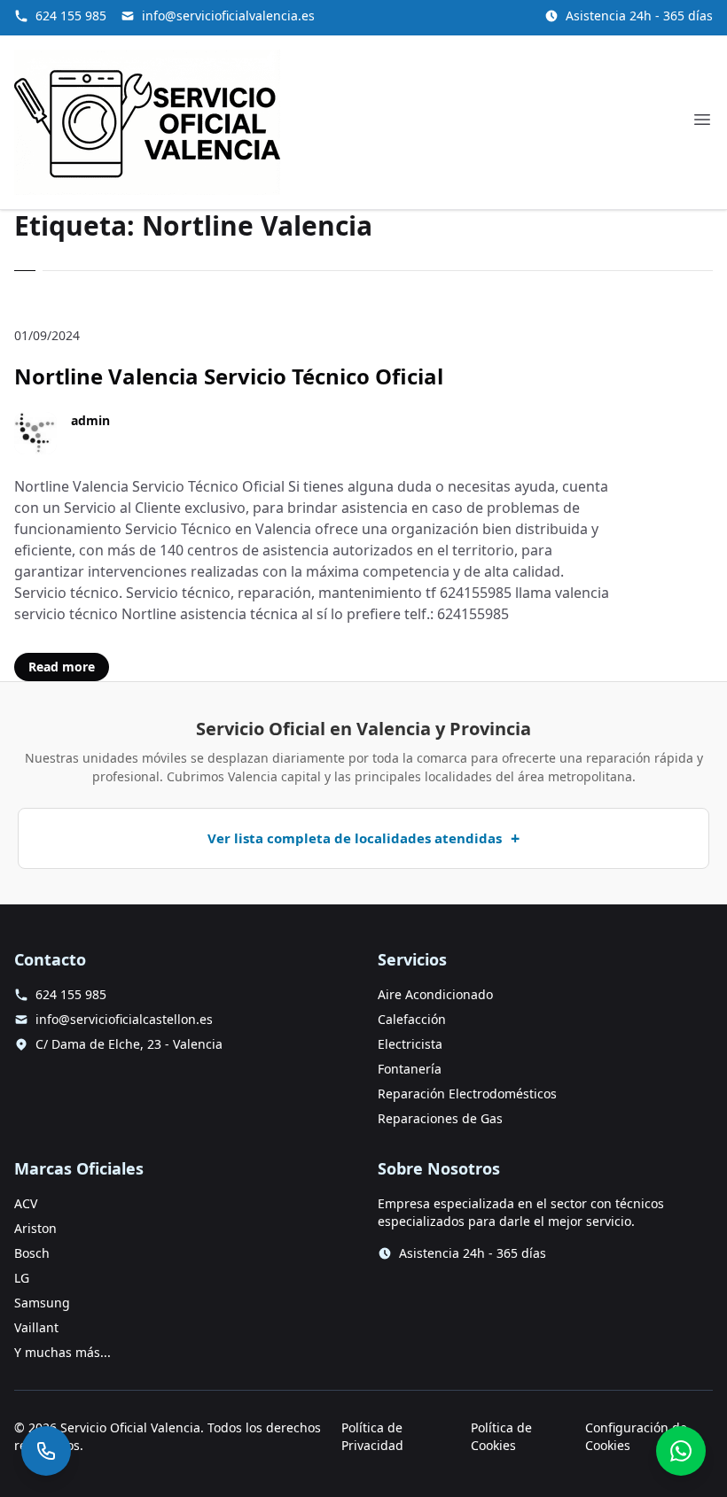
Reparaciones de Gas (440, 1118)
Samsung (42, 1302)
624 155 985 (70, 15)
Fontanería (410, 1068)
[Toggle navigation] (702, 119)
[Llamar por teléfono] (46, 1451)
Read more (61, 666)
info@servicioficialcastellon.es (124, 1019)
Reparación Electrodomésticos (467, 1093)
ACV (25, 1203)
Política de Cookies (501, 1436)
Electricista (410, 1043)
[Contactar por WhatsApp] (681, 1451)
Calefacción (412, 1019)
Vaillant (36, 1327)
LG (21, 1277)
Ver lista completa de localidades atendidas (354, 838)
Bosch (32, 1253)
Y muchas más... (62, 1352)
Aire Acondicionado (435, 994)
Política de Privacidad (372, 1436)
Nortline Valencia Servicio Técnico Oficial (228, 376)
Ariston (35, 1228)
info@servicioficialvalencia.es (228, 15)
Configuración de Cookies (636, 1436)
